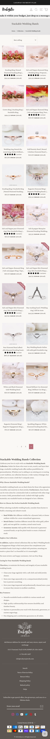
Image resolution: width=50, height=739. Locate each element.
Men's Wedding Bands (42, 543)
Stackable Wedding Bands (32, 31)
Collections (20, 31)
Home (13, 31)
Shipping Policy (25, 681)
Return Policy (25, 677)
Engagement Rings (8, 545)
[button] (9, 75)
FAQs (25, 689)
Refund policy (25, 685)
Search (25, 668)
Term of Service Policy (25, 672)
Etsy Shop (38, 556)
